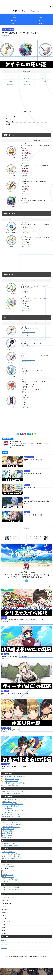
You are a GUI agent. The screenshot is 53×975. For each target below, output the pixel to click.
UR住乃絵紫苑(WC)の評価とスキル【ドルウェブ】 (15, 656)
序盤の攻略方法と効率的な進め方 (12, 804)
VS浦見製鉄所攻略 (8, 831)
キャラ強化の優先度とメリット (12, 806)
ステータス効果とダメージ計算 (12, 845)
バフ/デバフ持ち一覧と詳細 (10, 856)
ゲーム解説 (39, 17)
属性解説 (26, 78)
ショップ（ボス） (26, 232)
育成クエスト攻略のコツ (10, 823)
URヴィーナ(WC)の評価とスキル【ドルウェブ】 (14, 693)
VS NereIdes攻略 (7, 837)
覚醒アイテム (11, 121)
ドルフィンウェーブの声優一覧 (12, 889)
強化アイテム (11, 116)
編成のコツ (42, 78)
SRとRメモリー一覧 (8, 877)
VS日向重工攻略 (7, 833)
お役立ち (40, 23)
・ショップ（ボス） (25, 392)
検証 (13, 23)
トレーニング (25, 160)
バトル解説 (10, 78)
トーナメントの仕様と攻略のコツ (12, 825)
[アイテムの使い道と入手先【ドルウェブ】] (28, 434)
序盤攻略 (43, 75)
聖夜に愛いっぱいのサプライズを (12, 791)
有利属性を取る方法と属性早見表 (15, 783)
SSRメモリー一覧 (7, 875)
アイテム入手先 (26, 84)
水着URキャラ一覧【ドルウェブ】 (33, 460)
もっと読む (27, 528)
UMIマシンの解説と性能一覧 (11, 879)
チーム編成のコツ (7, 808)
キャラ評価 (13, 17)
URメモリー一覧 (7, 873)
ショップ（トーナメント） (28, 231)
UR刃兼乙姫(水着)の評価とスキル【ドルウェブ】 (15, 766)
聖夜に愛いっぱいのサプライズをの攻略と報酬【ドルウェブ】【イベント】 (22, 620)
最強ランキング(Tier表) (12, 779)
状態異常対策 (10, 84)
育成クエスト (25, 158)
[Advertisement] (26, 97)
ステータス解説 (26, 81)
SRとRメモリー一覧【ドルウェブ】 (34, 487)
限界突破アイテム (12, 119)
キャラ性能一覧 (7, 864)
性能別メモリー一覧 (8, 871)
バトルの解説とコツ (8, 812)
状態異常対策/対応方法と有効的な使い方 (15, 814)
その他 (8, 124)
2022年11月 (4, 944)
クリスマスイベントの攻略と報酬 (14, 777)
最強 (40, 15)
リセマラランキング (10, 75)
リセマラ (13, 15)
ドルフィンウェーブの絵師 (10, 887)
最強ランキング (26, 75)
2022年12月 (4, 940)
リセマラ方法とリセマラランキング (13, 800)
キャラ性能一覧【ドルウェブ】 (32, 473)
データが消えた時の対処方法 (11, 854)
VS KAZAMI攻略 (7, 835)
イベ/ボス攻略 (13, 20)
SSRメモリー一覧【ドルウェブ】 (33, 515)
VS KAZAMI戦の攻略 (11, 785)
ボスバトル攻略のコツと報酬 (11, 827)
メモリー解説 (43, 81)
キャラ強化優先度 (10, 81)
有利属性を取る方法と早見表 (11, 816)
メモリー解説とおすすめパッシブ (12, 810)
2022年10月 (4, 948)
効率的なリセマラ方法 (11, 781)
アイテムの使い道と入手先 (10, 881)
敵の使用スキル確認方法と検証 (12, 858)
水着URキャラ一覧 (8, 866)
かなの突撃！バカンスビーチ (11, 793)
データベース (40, 20)
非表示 (29, 111)
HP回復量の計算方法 (8, 843)
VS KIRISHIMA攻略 (8, 829)
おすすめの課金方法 (8, 852)
